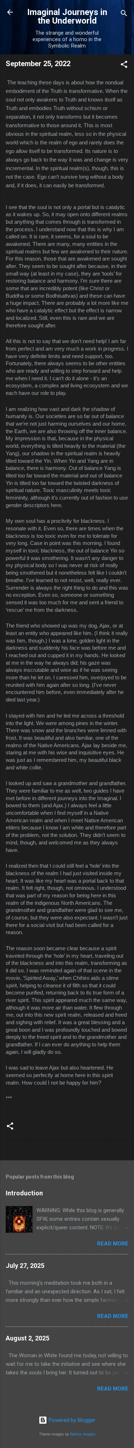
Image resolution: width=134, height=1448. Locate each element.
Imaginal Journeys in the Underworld (67, 16)
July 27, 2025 (25, 1265)
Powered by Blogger (71, 1420)
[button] (124, 65)
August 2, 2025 (27, 1338)
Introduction (24, 1193)
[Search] (124, 14)
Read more (112, 1243)
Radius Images (82, 1434)
